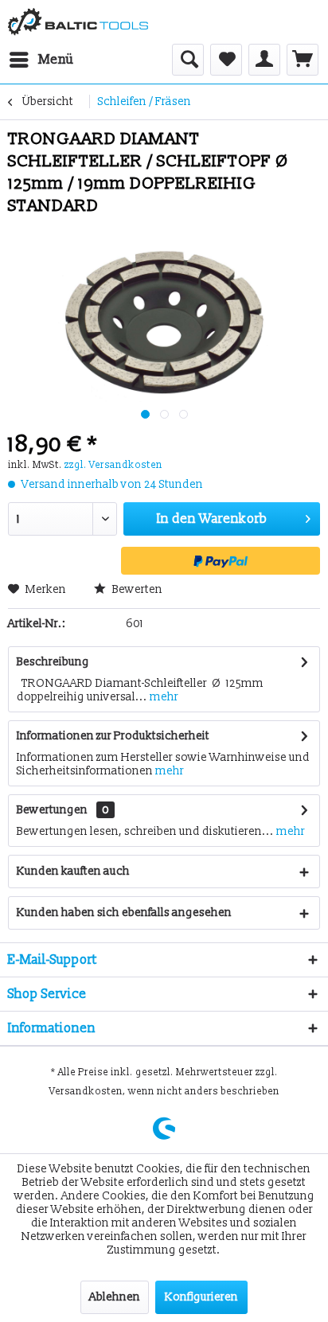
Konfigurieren (201, 1297)
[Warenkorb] (302, 60)
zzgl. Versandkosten (113, 465)
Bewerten (136, 589)
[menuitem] (41, 60)
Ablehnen (114, 1297)
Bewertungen (52, 810)
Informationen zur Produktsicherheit (113, 736)
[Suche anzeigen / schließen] (188, 60)
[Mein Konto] (264, 60)
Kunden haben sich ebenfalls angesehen (124, 912)
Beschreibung (53, 662)
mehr (162, 697)
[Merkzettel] (226, 60)
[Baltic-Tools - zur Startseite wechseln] (78, 22)
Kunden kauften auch (73, 871)
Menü (56, 59)
